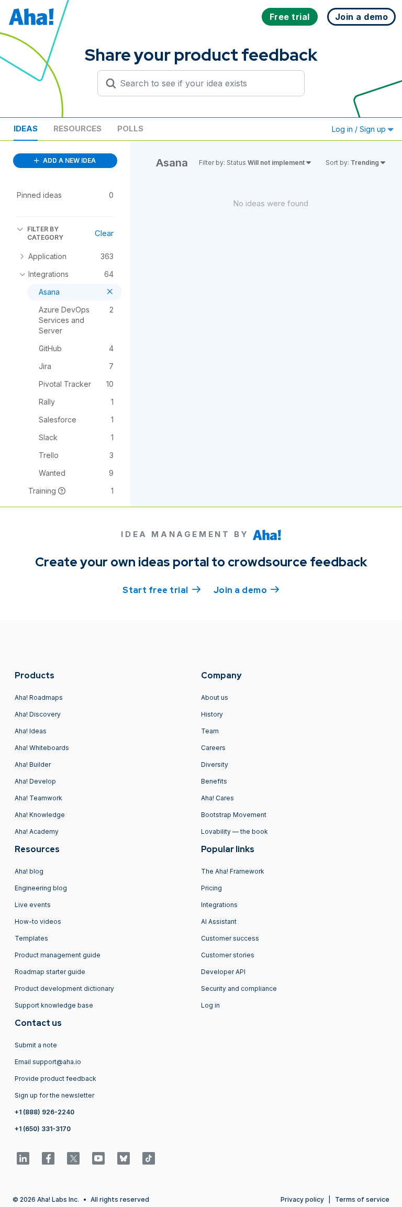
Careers (213, 748)
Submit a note (36, 1045)
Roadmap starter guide (50, 972)
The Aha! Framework (232, 871)
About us (214, 697)
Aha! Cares (217, 798)
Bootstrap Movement (233, 815)
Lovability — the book (234, 831)
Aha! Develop (35, 781)
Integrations (219, 905)
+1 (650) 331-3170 (43, 1129)
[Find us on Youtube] (98, 1158)
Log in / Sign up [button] (360, 129)
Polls (130, 128)
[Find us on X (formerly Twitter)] (73, 1158)
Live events (33, 905)
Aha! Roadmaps (39, 697)
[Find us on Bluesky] (123, 1158)
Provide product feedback (55, 1078)
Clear (104, 233)
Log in (210, 1005)
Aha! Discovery (38, 714)
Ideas (26, 128)
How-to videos (38, 921)
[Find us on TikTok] (148, 1158)
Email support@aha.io (48, 1062)
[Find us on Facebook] (48, 1158)
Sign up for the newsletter (54, 1095)
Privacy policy (302, 1199)
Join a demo (247, 590)
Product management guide (57, 955)
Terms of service (362, 1199)
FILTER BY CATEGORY (45, 233)
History (212, 714)
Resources (77, 128)
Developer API (223, 972)
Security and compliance (239, 988)
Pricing (211, 888)
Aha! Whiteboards (42, 748)
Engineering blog (41, 888)
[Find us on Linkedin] (23, 1158)
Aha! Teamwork (38, 798)
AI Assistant (219, 921)
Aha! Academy (37, 831)
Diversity (214, 764)
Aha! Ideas (31, 731)
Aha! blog (29, 871)
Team (210, 731)
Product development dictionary (64, 988)
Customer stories (227, 955)
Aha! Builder (33, 764)
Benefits (214, 781)
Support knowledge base (54, 1005)
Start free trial (161, 590)
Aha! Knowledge (40, 815)
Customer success (230, 938)
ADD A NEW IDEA (68, 160)
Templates (31, 938)
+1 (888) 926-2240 (44, 1112)
